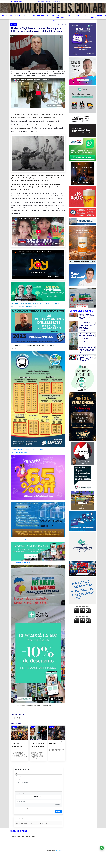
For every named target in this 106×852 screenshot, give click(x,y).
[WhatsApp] (95, 1)
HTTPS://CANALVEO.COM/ (19, 453)
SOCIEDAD (40, 15)
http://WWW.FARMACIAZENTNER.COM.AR (23, 563)
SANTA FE (26, 16)
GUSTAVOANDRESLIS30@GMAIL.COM (32, 346)
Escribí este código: (20, 793)
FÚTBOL (32, 15)
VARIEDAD (85, 15)
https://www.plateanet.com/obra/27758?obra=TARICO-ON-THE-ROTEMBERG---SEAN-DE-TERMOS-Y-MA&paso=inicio (36, 305)
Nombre (16, 773)
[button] (92, 1)
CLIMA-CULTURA (77, 16)
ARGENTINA (18, 15)
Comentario (17, 779)
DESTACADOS (49, 15)
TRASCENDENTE (7, 15)
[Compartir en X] (17, 718)
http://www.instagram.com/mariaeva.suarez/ (23, 539)
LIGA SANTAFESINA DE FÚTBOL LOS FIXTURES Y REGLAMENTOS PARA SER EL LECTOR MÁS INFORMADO (38, 745)
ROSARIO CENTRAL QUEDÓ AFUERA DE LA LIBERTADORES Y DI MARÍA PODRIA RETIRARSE (19, 745)
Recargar (57, 804)
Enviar (58, 811)
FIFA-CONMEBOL (60, 16)
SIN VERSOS (93, 16)
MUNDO (99, 15)
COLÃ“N (53, 20)
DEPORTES (68, 15)
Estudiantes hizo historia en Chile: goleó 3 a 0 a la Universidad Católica (56, 743)
